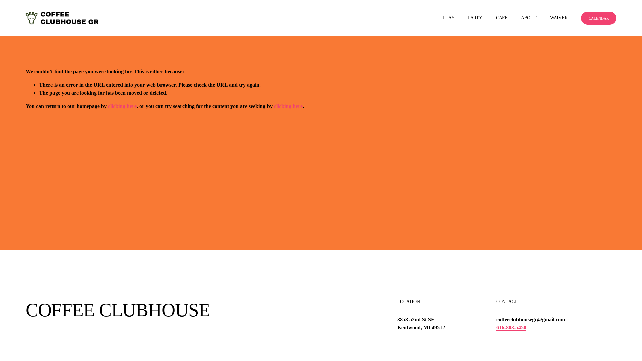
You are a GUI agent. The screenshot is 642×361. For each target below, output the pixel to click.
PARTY (475, 17)
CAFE (502, 17)
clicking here (122, 106)
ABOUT (529, 17)
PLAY (449, 17)
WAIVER (558, 17)
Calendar (598, 18)
